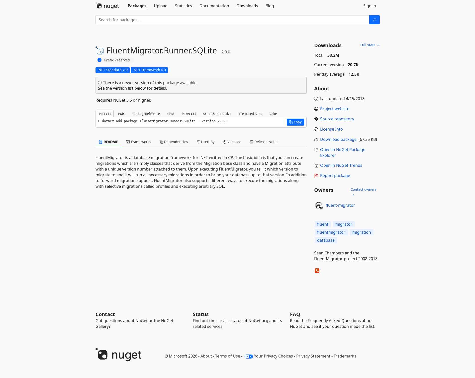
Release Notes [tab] (266, 141)
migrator (343, 224)
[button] (295, 122)
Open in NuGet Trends (341, 165)
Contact (105, 314)
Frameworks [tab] (140, 141)
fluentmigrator (331, 232)
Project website (334, 108)
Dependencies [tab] (175, 141)
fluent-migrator (340, 205)
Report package (335, 175)
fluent (322, 224)
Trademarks (345, 356)
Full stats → (370, 44)
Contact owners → (364, 192)
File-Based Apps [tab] (250, 113)
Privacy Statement (313, 356)
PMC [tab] (121, 113)
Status (201, 314)
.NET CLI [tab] (104, 113)
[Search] (374, 19)
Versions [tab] (234, 141)
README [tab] (110, 141)
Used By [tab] (207, 141)
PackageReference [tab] (146, 113)
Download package (338, 139)
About (206, 356)
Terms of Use (227, 356)
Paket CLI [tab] (189, 113)
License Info (331, 129)
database (326, 240)
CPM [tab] (170, 113)
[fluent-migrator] (319, 205)
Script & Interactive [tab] (217, 113)
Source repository (337, 119)
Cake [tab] (273, 113)
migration (361, 232)
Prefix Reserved (117, 60)
